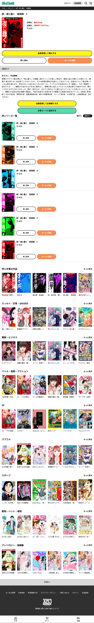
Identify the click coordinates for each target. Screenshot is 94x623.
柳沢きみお (38, 22)
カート (47, 621)
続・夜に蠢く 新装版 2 (27, 218)
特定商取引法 (32, 593)
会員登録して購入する (47, 53)
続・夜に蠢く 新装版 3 (27, 194)
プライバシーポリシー (49, 593)
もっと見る (88, 269)
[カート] (90, 3)
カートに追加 (69, 60)
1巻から (79, 116)
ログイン (67, 3)
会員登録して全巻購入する (47, 103)
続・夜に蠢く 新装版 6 (27, 123)
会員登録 (77, 3)
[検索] (85, 3)
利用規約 (21, 593)
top (3, 8)
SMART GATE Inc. (41, 25)
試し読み (24, 60)
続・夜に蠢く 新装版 (23, 8)
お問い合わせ (64, 593)
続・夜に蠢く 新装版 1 (26, 242)
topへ (47, 582)
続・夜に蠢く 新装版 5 (27, 147)
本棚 (78, 621)
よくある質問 (10, 593)
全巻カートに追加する (47, 110)
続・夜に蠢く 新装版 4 (27, 170)
